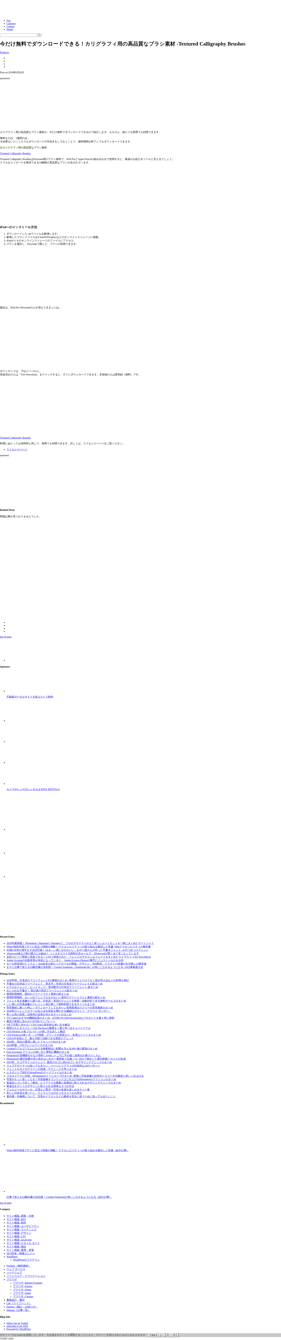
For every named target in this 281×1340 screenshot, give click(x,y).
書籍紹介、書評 (16, 1300)
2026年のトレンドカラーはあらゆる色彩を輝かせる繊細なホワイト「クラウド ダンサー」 (59, 1011)
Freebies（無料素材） (19, 1265)
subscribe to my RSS (17, 1326)
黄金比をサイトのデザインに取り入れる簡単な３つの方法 (40, 1086)
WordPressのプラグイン (26, 1259)
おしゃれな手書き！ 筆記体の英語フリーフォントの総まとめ (42, 990)
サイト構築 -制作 (16, 1222)
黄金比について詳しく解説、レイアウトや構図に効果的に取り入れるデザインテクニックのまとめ (64, 1082)
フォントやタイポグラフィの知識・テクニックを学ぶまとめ (42, 1069)
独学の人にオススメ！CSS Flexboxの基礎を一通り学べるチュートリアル (49, 1028)
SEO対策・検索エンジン (21, 1253)
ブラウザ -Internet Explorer (27, 1282)
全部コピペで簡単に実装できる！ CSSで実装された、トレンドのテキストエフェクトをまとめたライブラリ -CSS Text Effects (79, 956)
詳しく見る (172, 1335)
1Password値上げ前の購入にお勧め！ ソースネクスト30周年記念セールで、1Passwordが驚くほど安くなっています (73, 953)
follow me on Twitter (17, 1323)
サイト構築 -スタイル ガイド (23, 1243)
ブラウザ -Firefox (22, 1286)
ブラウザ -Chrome (23, 1296)
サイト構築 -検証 (16, 1246)
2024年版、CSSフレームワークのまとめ (30, 1045)
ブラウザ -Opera (22, 1289)
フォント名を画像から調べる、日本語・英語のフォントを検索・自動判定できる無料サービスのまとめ (66, 1000)
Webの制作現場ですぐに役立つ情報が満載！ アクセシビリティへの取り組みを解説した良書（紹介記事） (68, 1150)
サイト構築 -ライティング (22, 1229)
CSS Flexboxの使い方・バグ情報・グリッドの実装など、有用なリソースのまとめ (54, 1035)
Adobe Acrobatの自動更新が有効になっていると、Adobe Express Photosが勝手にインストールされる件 (65, 960)
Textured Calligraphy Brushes (15, 153)
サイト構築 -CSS (16, 1236)
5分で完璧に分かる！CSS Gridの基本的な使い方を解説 (38, 1024)
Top (9, 20)
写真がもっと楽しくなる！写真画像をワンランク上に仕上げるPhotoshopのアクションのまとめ (61, 1079)
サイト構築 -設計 (16, 1219)
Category (11, 23)
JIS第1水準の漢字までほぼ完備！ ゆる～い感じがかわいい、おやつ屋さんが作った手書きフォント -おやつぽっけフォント (77, 950)
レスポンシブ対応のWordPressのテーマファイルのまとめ (39, 1072)
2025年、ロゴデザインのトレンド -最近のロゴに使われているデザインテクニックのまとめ (59, 1062)
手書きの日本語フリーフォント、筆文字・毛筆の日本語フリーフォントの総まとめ (55, 983)
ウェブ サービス (16, 1269)
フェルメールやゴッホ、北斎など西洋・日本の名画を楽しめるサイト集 (48, 1089)
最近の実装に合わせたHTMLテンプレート (31, 1021)
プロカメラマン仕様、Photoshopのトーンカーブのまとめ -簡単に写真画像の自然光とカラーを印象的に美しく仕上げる (75, 1076)
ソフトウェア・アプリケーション (26, 1276)
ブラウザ (12, 1279)
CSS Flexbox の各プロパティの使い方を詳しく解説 (36, 1031)
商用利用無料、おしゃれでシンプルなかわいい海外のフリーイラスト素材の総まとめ (56, 997)
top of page (6, 636)
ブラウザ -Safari (22, 1293)
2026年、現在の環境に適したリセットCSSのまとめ (36, 1041)
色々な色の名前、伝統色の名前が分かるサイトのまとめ (39, 1014)
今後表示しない (156, 1335)
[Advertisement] (140, 105)
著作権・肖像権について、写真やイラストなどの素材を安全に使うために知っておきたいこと (61, 1096)
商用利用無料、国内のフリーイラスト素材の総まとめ (38, 994)
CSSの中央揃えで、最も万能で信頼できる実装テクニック (40, 1038)
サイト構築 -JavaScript (19, 1239)
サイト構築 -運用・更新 (20, 1250)
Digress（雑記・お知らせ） (22, 1306)
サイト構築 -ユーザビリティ (23, 1226)
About (10, 29)
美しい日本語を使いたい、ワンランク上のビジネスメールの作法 (44, 1093)
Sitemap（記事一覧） (18, 1310)
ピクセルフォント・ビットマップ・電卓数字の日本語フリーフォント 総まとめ (52, 987)
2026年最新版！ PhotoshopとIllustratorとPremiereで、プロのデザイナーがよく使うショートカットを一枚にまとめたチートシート (80, 943)
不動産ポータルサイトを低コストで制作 (30, 696)
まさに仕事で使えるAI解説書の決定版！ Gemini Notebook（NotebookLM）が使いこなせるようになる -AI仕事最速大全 (75, 967)
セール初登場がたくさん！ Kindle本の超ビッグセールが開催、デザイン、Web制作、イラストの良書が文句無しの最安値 (76, 963)
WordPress (12, 1256)
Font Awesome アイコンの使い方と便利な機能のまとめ (38, 1052)
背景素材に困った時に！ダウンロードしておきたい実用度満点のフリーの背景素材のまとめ (60, 1007)
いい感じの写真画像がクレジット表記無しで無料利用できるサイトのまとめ (51, 1004)
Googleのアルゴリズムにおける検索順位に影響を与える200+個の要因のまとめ (52, 1048)
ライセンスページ (17, 449)
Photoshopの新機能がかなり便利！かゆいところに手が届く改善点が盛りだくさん (54, 1055)
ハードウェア (14, 1272)
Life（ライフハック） (19, 1303)
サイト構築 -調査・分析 (20, 1215)
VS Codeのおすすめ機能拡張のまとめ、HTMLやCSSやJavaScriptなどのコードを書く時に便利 (60, 1017)
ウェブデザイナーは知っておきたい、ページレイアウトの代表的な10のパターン (53, 1065)
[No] (180, 1335)
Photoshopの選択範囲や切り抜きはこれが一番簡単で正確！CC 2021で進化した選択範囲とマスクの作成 (66, 1058)
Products (4, 52)
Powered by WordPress (19, 1329)
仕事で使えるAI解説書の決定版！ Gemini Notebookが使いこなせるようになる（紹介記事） (59, 1197)
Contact (10, 26)
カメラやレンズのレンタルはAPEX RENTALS (33, 789)
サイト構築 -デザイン (19, 1233)
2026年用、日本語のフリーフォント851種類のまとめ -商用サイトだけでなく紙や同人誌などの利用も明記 (68, 980)
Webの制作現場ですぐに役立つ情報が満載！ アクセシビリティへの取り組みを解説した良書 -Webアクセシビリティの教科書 (79, 946)
